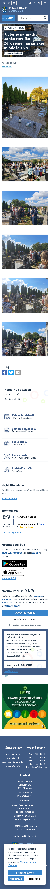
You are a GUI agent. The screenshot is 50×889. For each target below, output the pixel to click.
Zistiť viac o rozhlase (25, 619)
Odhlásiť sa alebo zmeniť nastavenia (25, 625)
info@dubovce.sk (25, 808)
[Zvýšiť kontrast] (30, 3)
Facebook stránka (25, 811)
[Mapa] (9, 3)
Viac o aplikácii (9, 578)
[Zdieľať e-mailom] (18, 372)
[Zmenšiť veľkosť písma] (34, 3)
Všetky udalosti (9, 498)
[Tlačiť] (14, 3)
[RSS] (4, 3)
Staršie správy (11, 671)
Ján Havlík (6, 66)
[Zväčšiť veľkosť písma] (39, 3)
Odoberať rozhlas (25, 612)
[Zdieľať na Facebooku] (4, 372)
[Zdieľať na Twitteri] (11, 372)
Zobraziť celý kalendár (12, 532)
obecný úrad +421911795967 (25, 805)
